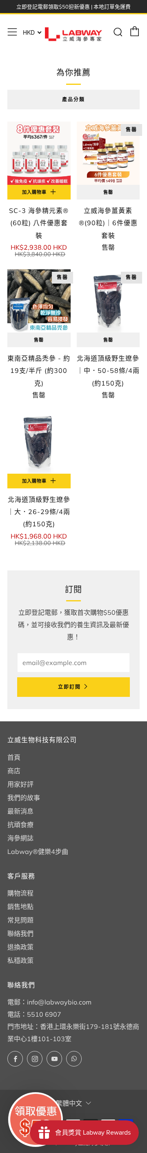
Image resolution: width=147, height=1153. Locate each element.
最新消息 (20, 811)
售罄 (108, 192)
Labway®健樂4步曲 (37, 851)
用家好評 (20, 784)
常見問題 (20, 920)
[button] (35, 1119)
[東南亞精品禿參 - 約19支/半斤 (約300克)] (39, 301)
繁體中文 (69, 1103)
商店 (13, 771)
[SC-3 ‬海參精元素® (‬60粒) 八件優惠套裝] (39, 153)
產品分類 (73, 99)
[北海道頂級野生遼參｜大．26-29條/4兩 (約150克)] (39, 442)
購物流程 (20, 893)
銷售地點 (20, 906)
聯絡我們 (20, 933)
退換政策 (20, 947)
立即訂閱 (69, 687)
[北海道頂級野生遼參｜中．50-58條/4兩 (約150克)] (108, 301)
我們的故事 (23, 798)
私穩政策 (20, 960)
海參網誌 (20, 838)
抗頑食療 (20, 824)
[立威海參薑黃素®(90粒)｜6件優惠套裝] (108, 153)
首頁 (13, 757)
